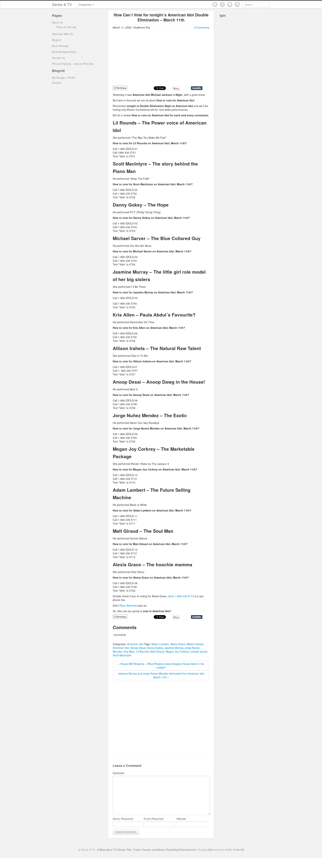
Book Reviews (60, 46)
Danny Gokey (155, 648)
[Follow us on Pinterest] (214, 4)
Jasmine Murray (173, 648)
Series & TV (62, 4)
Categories (85, 4)
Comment (118, 773)
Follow (122, 87)
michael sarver (198, 651)
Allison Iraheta (195, 644)
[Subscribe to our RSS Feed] (237, 4)
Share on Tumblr (196, 88)
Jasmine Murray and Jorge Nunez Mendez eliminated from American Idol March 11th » (161, 675)
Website (181, 819)
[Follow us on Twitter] (229, 4)
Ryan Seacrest (128, 605)
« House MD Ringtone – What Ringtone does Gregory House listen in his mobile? (161, 665)
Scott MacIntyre (122, 655)
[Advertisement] (144, 59)
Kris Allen (129, 651)
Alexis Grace (177, 644)
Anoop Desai (138, 648)
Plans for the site (66, 27)
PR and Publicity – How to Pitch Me (72, 64)
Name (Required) (123, 819)
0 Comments (201, 27)
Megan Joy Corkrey (177, 651)
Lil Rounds (142, 651)
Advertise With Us (62, 34)
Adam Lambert (160, 644)
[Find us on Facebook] (222, 4)
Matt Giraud (157, 651)
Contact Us (58, 58)
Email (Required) (154, 819)
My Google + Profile (63, 77)
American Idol (135, 644)
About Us (57, 22)
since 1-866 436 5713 (181, 596)
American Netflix (222, 849)
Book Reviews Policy (64, 52)
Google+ (57, 82)
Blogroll (56, 40)
